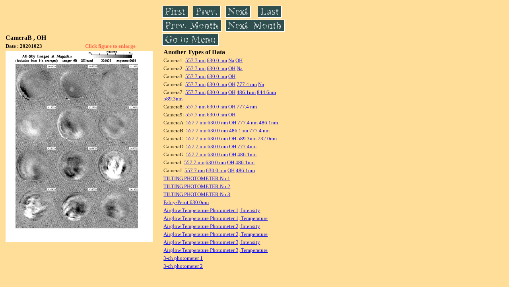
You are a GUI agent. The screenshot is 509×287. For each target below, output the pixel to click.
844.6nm (266, 92)
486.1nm (246, 92)
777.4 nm (247, 84)
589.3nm (173, 99)
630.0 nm (217, 60)
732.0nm (267, 139)
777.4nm (246, 146)
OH (239, 60)
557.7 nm (195, 60)
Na (231, 60)
